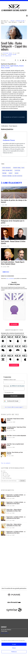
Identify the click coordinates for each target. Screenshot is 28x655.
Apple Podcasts (14, 66)
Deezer (8, 66)
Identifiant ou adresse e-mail (10, 379)
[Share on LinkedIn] (20, 60)
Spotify (3, 66)
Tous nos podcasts (5, 463)
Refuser (14, 648)
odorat (10, 173)
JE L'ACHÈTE (14, 324)
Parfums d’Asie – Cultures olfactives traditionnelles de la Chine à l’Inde (13, 510)
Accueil (13, 20)
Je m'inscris (8, 407)
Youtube (7, 67)
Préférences (14, 651)
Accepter (14, 644)
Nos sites (3, 471)
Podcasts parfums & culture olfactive (12, 176)
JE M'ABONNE (14, 365)
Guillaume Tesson (7, 53)
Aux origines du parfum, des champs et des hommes (14, 201)
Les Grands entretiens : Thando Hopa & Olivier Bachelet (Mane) (12, 263)
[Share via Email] (23, 60)
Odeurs (16, 173)
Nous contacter (5, 633)
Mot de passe (6, 386)
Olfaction (17, 170)
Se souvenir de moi (9, 392)
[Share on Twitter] (18, 60)
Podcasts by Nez (20, 20)
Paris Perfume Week (7, 170)
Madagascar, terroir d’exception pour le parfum (12, 221)
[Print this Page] (26, 60)
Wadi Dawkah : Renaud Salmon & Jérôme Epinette (13, 242)
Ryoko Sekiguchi (6, 167)
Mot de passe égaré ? (17, 407)
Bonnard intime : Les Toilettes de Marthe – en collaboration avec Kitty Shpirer (15, 495)
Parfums (4, 173)
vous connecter (10, 278)
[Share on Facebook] (15, 60)
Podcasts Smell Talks (18, 167)
